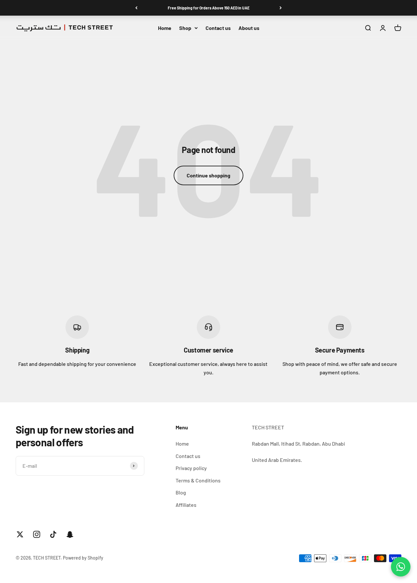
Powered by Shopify (83, 558)
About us (248, 28)
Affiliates (186, 505)
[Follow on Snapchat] (69, 534)
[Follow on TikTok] (53, 534)
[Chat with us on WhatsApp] (400, 566)
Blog (181, 492)
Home (164, 28)
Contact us (218, 28)
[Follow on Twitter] (20, 534)
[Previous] (136, 8)
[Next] (281, 8)
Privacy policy (191, 468)
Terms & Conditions (198, 480)
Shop (185, 28)
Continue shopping (208, 175)
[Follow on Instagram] (36, 534)
